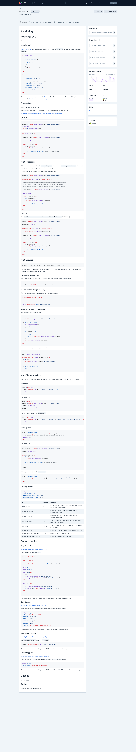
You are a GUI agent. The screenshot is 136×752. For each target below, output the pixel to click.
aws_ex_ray (24, 11)
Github (91, 113)
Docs (100, 3)
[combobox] (49, 2)
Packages (85, 3)
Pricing (93, 3)
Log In (113, 3)
